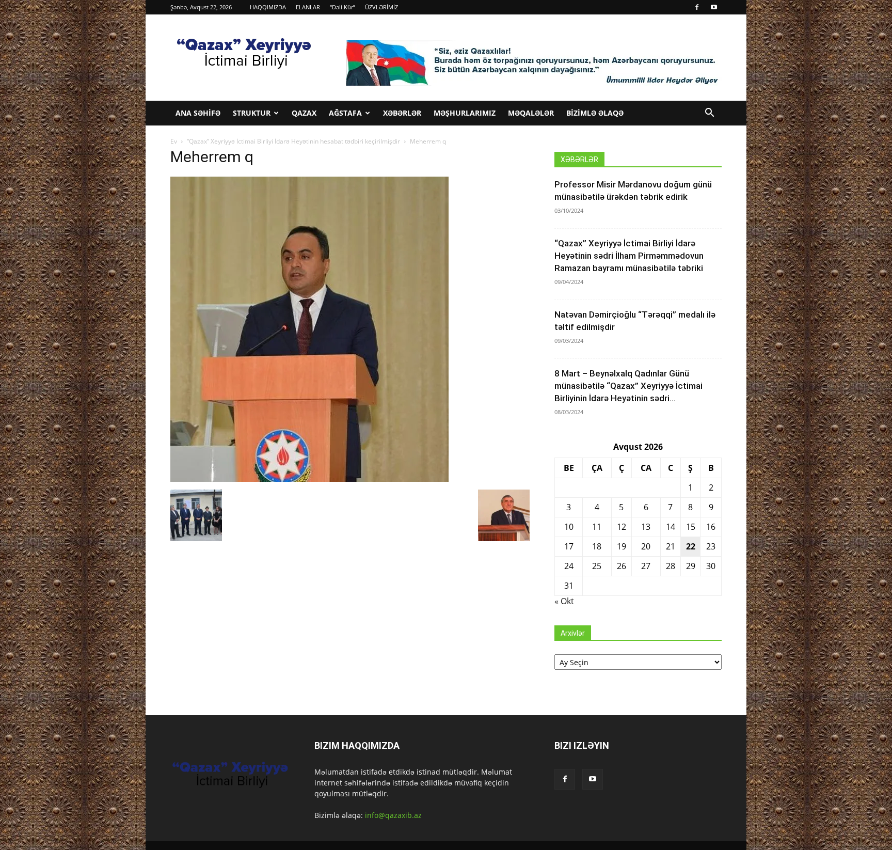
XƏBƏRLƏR (402, 113)
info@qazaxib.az (393, 815)
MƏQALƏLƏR (531, 113)
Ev (173, 141)
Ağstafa (345, 113)
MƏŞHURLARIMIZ (465, 113)
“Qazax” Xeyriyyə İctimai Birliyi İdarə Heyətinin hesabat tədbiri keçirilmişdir (293, 141)
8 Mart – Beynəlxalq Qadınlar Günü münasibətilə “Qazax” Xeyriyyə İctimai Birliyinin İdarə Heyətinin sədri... (628, 385)
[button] (709, 114)
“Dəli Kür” (342, 7)
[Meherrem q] (309, 479)
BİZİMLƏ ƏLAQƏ (595, 113)
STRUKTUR (251, 113)
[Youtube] (714, 7)
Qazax (304, 113)
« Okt (564, 601)
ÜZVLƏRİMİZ (381, 7)
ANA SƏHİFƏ (198, 113)
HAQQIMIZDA (268, 7)
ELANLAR (308, 7)
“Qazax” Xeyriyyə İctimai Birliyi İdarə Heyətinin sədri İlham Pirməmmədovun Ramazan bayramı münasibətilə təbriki (629, 255)
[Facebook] (697, 7)
